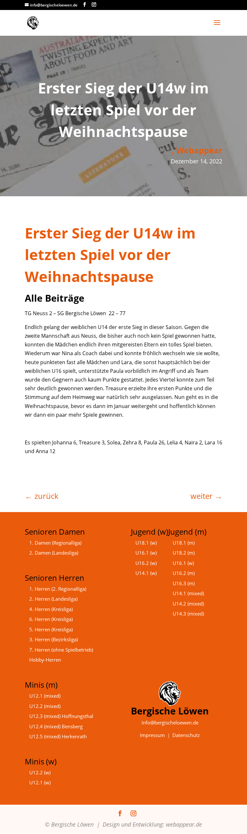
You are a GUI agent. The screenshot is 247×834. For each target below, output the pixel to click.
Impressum (152, 735)
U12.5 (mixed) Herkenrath (58, 736)
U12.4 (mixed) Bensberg (56, 726)
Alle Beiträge (54, 298)
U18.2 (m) (184, 552)
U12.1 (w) (39, 782)
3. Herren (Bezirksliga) (53, 639)
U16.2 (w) (146, 563)
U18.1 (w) (146, 542)
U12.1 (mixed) (44, 696)
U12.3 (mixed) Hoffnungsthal (61, 716)
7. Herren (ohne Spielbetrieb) (61, 649)
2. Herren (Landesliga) (53, 599)
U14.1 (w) (146, 573)
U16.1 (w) (146, 552)
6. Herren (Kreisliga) (51, 619)
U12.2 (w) (39, 772)
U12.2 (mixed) (44, 706)
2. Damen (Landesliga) (53, 552)
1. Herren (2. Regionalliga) (57, 589)
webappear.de (184, 824)
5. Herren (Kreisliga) (51, 629)
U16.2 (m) (184, 573)
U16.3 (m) (184, 583)
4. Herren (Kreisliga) (51, 609)
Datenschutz (186, 735)
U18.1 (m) (184, 542)
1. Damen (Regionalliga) (55, 542)
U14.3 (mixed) (188, 613)
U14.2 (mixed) (188, 603)
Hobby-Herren (45, 659)
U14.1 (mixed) (188, 593)
